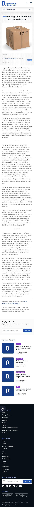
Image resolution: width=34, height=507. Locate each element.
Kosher (4, 444)
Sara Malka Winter (22, 380)
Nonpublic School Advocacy (10, 430)
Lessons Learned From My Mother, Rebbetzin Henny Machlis (24, 348)
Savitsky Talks (7, 49)
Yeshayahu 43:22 (8, 237)
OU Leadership (6, 459)
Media (3, 464)
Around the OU (20, 372)
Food (4, 13)
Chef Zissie (6, 62)
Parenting (6, 24)
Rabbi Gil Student (22, 365)
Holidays (4, 449)
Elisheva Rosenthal (22, 352)
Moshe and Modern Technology (21, 362)
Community (6, 38)
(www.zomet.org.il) (13, 304)
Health (5, 17)
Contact (4, 461)
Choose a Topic (10, 9)
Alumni (4, 425)
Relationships (7, 20)
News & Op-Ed (7, 42)
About (3, 454)
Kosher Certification (8, 446)
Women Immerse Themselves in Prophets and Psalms (23, 376)
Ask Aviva (6, 58)
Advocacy (5, 418)
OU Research (6, 433)
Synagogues (5, 456)
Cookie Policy (15, 505)
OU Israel (4, 420)
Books (4, 423)
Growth (29, 60)
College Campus (7, 415)
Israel (5, 31)
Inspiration (6, 35)
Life (3, 451)
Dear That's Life (6, 54)
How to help (5, 469)
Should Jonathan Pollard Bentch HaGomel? (23, 390)
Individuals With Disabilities (10, 428)
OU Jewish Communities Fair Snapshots (7, 68)
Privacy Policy (6, 505)
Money (5, 28)
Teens (3, 412)
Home (3, 441)
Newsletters (5, 467)
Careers (4, 472)
